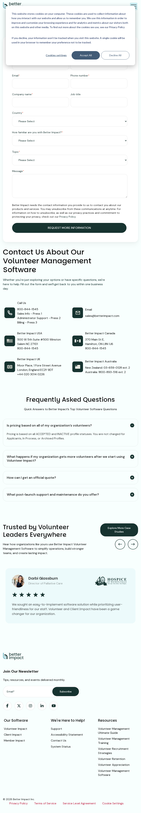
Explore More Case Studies (119, 529)
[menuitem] (7, 705)
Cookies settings (56, 55)
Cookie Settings (113, 803)
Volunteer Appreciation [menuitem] (114, 765)
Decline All (115, 55)
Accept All (86, 55)
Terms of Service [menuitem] (45, 803)
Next (133, 544)
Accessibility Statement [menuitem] (67, 735)
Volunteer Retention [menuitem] (111, 759)
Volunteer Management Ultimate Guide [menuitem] (114, 731)
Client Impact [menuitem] (13, 735)
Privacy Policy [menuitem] (18, 803)
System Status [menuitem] (61, 746)
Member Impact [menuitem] (14, 740)
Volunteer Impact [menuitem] (15, 729)
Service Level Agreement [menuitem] (79, 803)
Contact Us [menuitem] (58, 740)
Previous (120, 544)
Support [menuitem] (56, 729)
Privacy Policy (67, 216)
